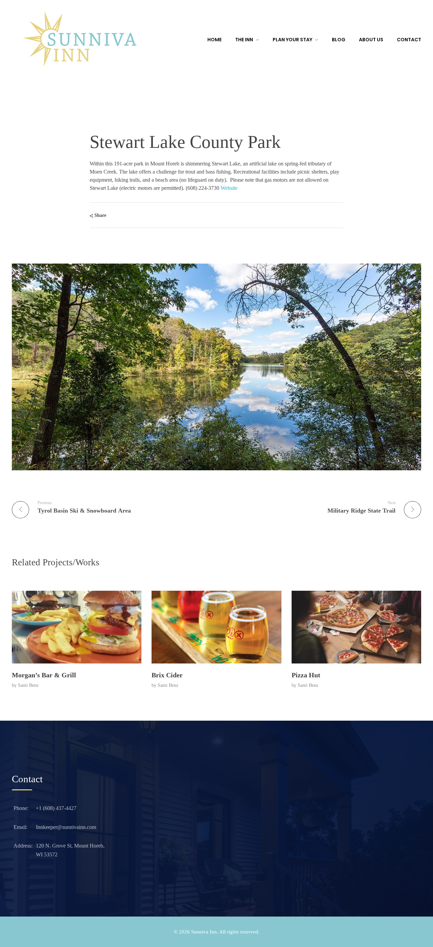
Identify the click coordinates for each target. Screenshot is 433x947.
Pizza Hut (306, 675)
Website (229, 188)
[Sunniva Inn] (79, 39)
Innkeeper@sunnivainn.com (66, 827)
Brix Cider (167, 675)
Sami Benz (28, 685)
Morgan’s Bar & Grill (44, 675)
